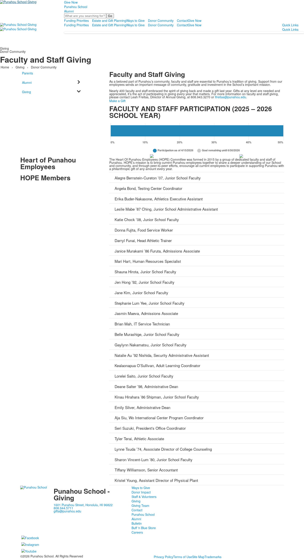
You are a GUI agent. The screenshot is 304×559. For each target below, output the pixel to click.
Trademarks (213, 557)
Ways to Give (135, 20)
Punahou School (75, 6)
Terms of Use (182, 557)
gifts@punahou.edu (67, 511)
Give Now (71, 2)
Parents (27, 73)
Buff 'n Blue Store (144, 528)
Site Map (198, 557)
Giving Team (140, 505)
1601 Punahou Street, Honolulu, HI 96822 (83, 505)
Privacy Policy (163, 557)
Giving (20, 67)
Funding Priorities (76, 20)
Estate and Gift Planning (109, 20)
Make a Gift (117, 101)
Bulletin (137, 523)
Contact (182, 20)
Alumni (69, 11)
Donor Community (161, 20)
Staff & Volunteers (144, 496)
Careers (137, 532)
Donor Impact (141, 492)
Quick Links (290, 25)
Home (5, 67)
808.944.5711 (63, 508)
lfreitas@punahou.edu (230, 97)
